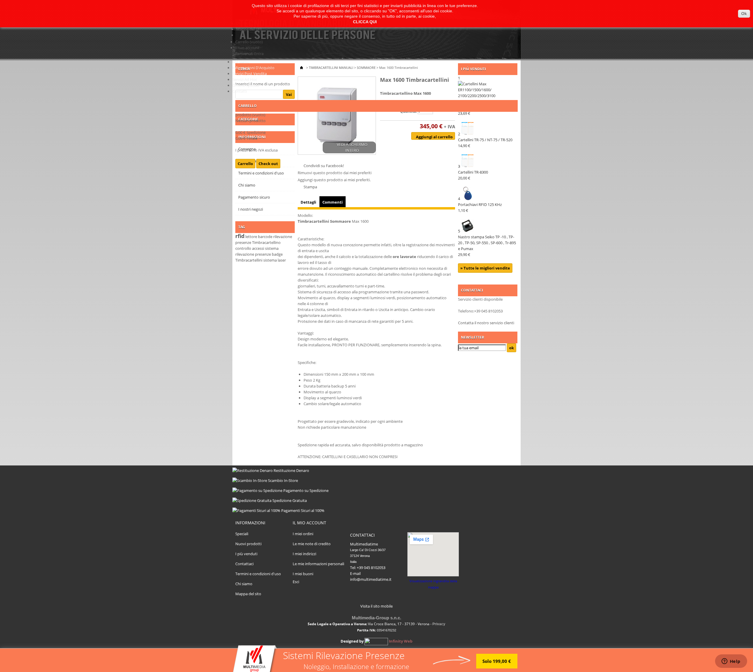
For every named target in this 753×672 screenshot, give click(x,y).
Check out (268, 163)
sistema (270, 260)
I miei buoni (303, 573)
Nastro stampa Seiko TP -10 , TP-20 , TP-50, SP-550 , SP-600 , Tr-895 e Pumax (487, 245)
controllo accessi (249, 248)
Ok (744, 13)
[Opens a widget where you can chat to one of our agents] (731, 661)
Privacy (438, 624)
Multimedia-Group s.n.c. (376, 617)
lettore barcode (258, 236)
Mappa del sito (249, 29)
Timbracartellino (266, 242)
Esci (296, 581)
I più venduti (246, 553)
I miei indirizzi (304, 553)
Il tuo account (247, 47)
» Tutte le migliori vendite (485, 268)
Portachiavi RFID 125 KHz (480, 207)
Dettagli (308, 202)
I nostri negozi (250, 209)
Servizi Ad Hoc (244, 79)
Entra (259, 53)
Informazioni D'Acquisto (253, 67)
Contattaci (244, 563)
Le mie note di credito (312, 543)
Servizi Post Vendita (249, 73)
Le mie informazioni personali (318, 563)
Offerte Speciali (245, 85)
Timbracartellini (248, 260)
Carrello (249, 41)
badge (277, 254)
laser (282, 260)
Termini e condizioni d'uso (258, 573)
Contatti (239, 91)
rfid (239, 235)
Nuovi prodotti (248, 543)
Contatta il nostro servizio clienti (486, 322)
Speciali (241, 533)
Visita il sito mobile (376, 606)
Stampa (310, 186)
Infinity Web (400, 641)
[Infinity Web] (376, 641)
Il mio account (309, 522)
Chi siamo (240, 61)
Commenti (332, 202)
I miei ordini (303, 533)
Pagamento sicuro (254, 197)
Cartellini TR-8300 (473, 175)
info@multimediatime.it (371, 579)
